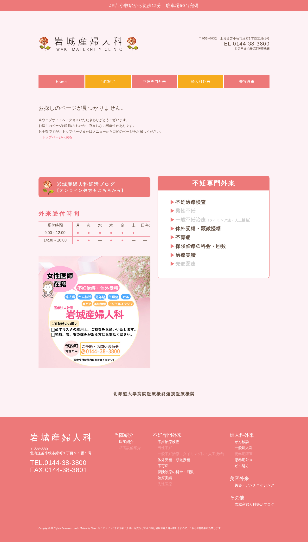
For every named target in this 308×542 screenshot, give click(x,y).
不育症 (183, 237)
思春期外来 (244, 460)
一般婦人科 (244, 448)
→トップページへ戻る (55, 137)
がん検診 (242, 442)
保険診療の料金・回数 (200, 245)
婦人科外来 (200, 81)
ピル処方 (242, 466)
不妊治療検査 (190, 201)
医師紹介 (126, 442)
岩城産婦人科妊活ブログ (254, 504)
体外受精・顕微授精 (198, 228)
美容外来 (247, 81)
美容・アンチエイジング (254, 485)
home (61, 81)
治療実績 (185, 254)
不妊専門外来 (154, 81)
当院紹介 (108, 81)
